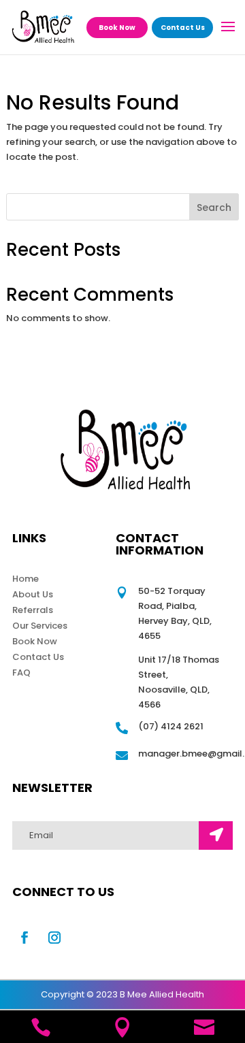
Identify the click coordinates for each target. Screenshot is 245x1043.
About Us (32, 594)
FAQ (21, 672)
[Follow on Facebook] (24, 937)
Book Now (117, 27)
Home (25, 578)
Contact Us (183, 27)
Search (214, 207)
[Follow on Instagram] (54, 937)
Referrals (32, 609)
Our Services (39, 625)
